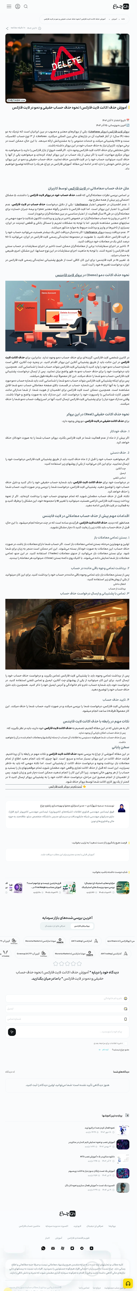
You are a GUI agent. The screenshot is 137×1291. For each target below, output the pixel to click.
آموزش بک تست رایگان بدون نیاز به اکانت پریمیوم (91, 1171)
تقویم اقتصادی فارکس (78, 1238)
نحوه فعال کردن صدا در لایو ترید (100, 1128)
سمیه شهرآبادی (95, 806)
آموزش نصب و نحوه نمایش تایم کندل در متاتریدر (91, 1142)
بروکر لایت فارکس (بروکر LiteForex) (108, 132)
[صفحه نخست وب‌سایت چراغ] (121, 6)
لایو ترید (77, 1226)
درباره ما (97, 1288)
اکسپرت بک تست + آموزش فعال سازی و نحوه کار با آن (90, 1185)
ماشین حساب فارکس (29, 1226)
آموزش (114, 19)
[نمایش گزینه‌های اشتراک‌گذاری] (7, 28)
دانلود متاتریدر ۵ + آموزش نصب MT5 (97, 1157)
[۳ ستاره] (67, 963)
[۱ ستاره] (55, 963)
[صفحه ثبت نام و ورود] (18, 6)
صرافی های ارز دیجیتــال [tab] (55, 926)
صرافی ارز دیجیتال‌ (95, 1226)
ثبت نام (105, 1050)
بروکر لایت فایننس (68, 275)
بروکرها (112, 1226)
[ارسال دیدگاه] (12, 1032)
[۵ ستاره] (79, 963)
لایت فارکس (77, 188)
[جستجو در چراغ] (25, 6)
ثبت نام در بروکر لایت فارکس (65, 787)
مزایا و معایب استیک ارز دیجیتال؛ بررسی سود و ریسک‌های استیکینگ (98, 885)
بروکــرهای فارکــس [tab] (82, 926)
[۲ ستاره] (61, 963)
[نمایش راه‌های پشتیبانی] (128, 1283)
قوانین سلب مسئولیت (115, 1288)
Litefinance (81, 204)
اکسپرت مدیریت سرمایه (56, 1226)
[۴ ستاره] (73, 963)
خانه (123, 19)
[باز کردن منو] (9, 6)
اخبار (47, 1238)
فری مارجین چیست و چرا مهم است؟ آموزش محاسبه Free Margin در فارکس (44, 886)
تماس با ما (84, 1288)
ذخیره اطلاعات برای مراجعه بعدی (108, 1043)
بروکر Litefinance (94, 232)
